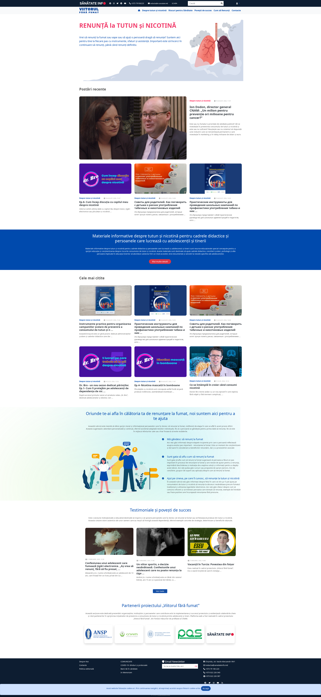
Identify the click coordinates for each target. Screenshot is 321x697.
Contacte (236, 10)
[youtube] (218, 683)
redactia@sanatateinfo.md (216, 665)
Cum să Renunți (222, 10)
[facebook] (205, 683)
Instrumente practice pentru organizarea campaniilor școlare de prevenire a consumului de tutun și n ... (105, 327)
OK (196, 666)
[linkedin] (213, 683)
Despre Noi (84, 661)
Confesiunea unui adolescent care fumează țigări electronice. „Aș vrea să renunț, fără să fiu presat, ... (109, 566)
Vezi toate (160, 591)
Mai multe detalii (160, 261)
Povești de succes (203, 10)
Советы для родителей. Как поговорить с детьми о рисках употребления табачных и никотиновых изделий (160, 205)
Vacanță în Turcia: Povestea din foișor (211, 564)
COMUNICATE (126, 661)
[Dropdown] (238, 3)
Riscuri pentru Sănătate (180, 10)
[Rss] (222, 683)
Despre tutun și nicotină (154, 10)
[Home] (139, 10)
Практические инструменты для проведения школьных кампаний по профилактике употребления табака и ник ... (215, 206)
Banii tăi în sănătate (129, 669)
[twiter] (209, 683)
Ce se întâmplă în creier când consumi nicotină (213, 386)
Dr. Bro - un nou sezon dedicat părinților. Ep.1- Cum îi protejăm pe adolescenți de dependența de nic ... (104, 388)
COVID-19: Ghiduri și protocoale (134, 665)
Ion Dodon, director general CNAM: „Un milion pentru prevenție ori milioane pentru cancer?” (212, 112)
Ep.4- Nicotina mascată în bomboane (157, 385)
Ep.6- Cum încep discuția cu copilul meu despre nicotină (103, 203)
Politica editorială (86, 669)
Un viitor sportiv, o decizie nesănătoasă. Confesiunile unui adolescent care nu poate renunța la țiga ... (159, 569)
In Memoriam (126, 672)
